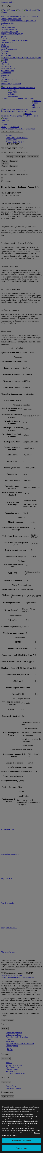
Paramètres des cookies (21, 1140)
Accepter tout (21, 1148)
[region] (21, 1126)
